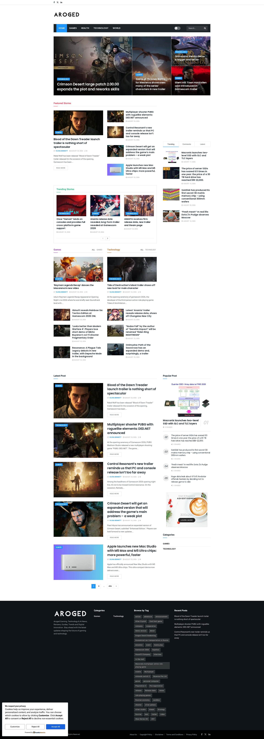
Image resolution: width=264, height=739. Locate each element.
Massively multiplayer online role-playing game (149, 665)
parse (137, 681)
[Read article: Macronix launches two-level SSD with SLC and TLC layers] (186, 400)
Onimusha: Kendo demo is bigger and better (190, 58)
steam (151, 709)
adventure (148, 616)
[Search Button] (205, 28)
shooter (138, 705)
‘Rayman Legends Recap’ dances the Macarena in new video (74, 287)
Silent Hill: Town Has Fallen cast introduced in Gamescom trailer (191, 86)
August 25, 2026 (80, 94)
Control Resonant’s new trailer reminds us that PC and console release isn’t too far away (140, 132)
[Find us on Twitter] (58, 2)
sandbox (156, 700)
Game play (158, 645)
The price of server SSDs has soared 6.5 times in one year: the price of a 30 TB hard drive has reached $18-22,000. (196, 174)
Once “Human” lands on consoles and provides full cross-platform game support (71, 223)
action (138, 616)
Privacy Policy (191, 734)
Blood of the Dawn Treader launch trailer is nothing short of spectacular (77, 143)
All (93, 250)
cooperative (151, 626)
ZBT (153, 719)
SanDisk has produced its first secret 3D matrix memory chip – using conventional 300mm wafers (196, 196)
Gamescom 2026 (142, 650)
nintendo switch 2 (142, 676)
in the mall (139, 659)
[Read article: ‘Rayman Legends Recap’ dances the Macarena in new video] (78, 269)
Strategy (161, 709)
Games (73, 28)
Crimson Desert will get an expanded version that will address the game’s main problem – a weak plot (140, 151)
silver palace (150, 705)
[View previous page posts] (103, 238)
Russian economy (142, 700)
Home (62, 28)
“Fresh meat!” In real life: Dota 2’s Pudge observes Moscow (195, 214)
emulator (139, 645)
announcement (161, 616)
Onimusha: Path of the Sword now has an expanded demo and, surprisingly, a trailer (138, 349)
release (138, 690)
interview (157, 654)
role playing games (143, 695)
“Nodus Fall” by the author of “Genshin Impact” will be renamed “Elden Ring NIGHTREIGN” (141, 330)
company (139, 626)
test (146, 714)
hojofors (155, 650)
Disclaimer (159, 734)
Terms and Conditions (174, 734)
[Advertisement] (186, 118)
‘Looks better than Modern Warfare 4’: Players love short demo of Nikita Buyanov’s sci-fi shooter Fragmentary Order (86, 332)
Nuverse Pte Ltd (160, 676)
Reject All (35, 726)
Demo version (140, 631)
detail (152, 631)
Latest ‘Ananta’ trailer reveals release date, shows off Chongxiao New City (141, 313)
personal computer (151, 681)
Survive (138, 714)
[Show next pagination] (116, 586)
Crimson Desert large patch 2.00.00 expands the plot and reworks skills (88, 86)
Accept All (55, 726)
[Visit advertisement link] (186, 510)
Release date (150, 690)
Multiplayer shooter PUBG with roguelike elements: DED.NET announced (140, 114)
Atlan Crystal (140, 621)
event (148, 645)
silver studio (140, 709)
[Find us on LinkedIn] (61, 2)
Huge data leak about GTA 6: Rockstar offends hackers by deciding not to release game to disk (188, 479)
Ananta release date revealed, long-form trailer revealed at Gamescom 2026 (104, 223)
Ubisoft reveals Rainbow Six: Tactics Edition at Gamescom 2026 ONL (87, 313)
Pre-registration (156, 686)
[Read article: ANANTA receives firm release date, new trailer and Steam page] (139, 205)
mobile (138, 672)
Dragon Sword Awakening (145, 635)
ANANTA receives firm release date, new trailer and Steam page (137, 222)
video (162, 714)
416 (110, 586)
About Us (133, 734)
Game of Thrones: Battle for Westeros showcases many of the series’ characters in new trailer (150, 84)
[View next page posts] (108, 238)
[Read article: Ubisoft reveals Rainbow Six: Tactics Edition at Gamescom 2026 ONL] (62, 315)
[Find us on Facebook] (54, 2)
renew (161, 690)
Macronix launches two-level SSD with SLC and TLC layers (195, 155)
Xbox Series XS (141, 719)
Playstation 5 (140, 686)
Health (85, 28)
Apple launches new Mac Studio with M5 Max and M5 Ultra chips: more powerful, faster (140, 169)
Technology (101, 28)
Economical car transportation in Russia (151, 640)
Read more (62, 168)
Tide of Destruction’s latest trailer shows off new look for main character (131, 287)
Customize (15, 726)
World (116, 28)
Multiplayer (149, 672)
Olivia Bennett (65, 94)
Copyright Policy (146, 734)
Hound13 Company (142, 654)
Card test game (156, 621)
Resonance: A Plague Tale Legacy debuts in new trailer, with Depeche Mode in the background (87, 352)
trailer (154, 714)
